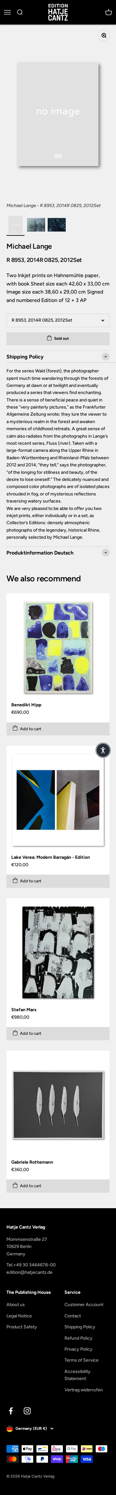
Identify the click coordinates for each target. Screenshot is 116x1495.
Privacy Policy (78, 1349)
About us (15, 1304)
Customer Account (83, 1304)
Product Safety (21, 1327)
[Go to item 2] (36, 226)
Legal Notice (19, 1316)
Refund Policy (78, 1338)
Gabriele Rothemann (32, 1162)
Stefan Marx (24, 1009)
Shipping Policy (79, 1327)
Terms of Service (81, 1360)
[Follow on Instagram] (27, 1411)
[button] (103, 750)
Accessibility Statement (77, 1375)
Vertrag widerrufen (83, 1390)
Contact (72, 1316)
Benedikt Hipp (26, 705)
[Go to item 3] (57, 226)
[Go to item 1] (15, 226)
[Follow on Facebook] (10, 1411)
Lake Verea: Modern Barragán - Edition (50, 857)
